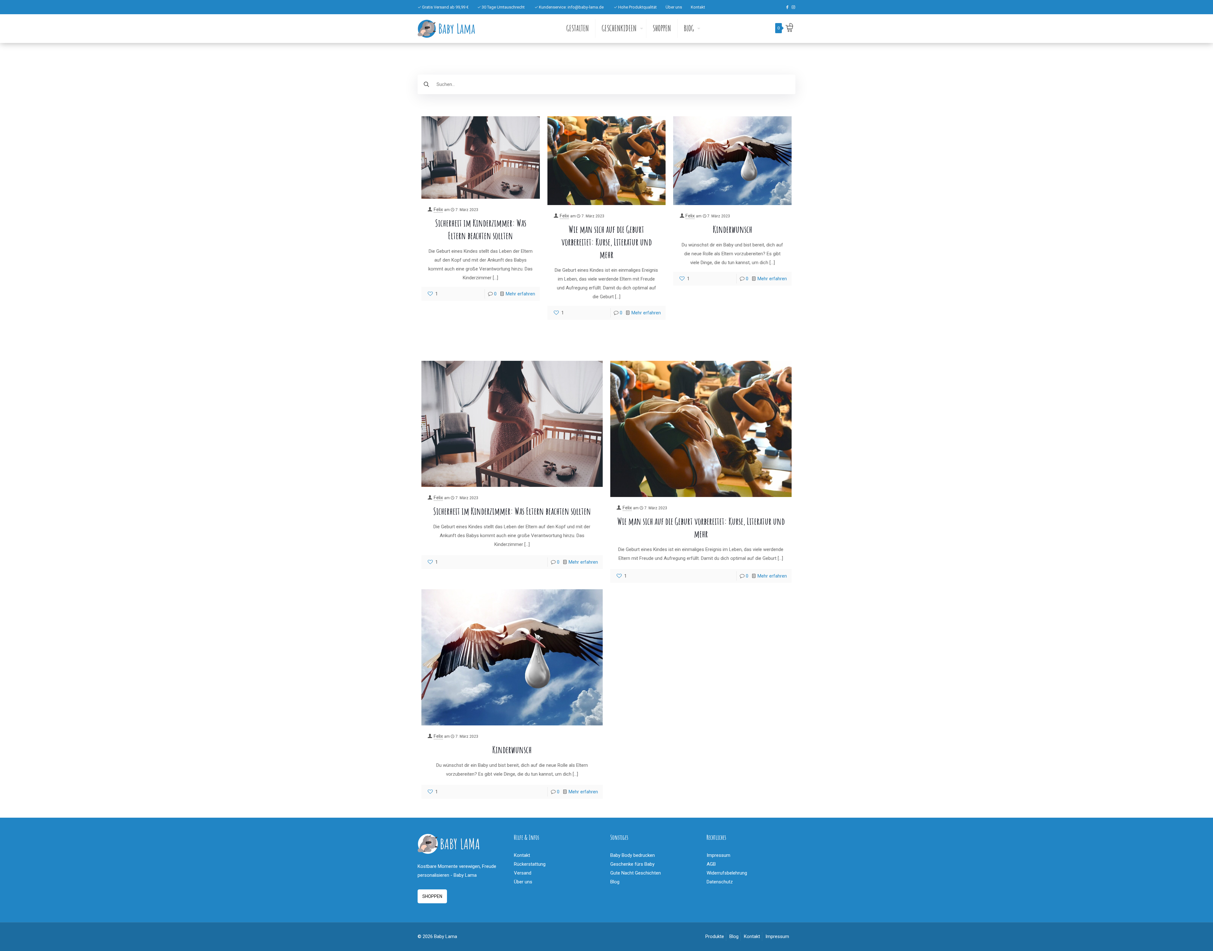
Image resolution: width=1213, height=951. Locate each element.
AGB (711, 864)
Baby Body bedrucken (632, 855)
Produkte (714, 936)
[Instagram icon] (793, 7)
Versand (522, 873)
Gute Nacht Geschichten (635, 873)
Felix (438, 209)
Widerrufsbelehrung (727, 873)
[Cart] (789, 27)
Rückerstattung (530, 864)
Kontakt (698, 7)
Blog (614, 882)
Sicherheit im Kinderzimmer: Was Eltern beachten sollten (512, 511)
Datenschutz (720, 882)
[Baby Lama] (446, 28)
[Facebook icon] (787, 7)
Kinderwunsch (732, 229)
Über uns (674, 7)
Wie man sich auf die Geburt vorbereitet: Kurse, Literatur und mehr (606, 241)
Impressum (718, 855)
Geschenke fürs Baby (632, 864)
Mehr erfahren (520, 294)
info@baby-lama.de (586, 7)
